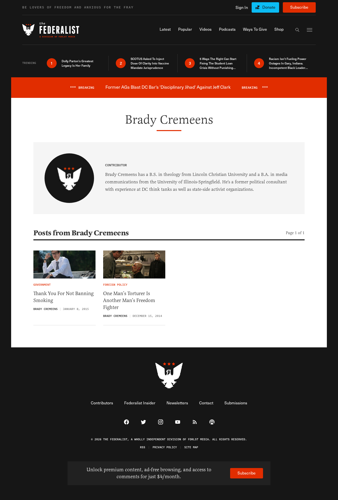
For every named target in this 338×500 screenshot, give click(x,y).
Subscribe (299, 7)
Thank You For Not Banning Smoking (63, 297)
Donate (268, 7)
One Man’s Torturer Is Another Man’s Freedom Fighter (129, 300)
